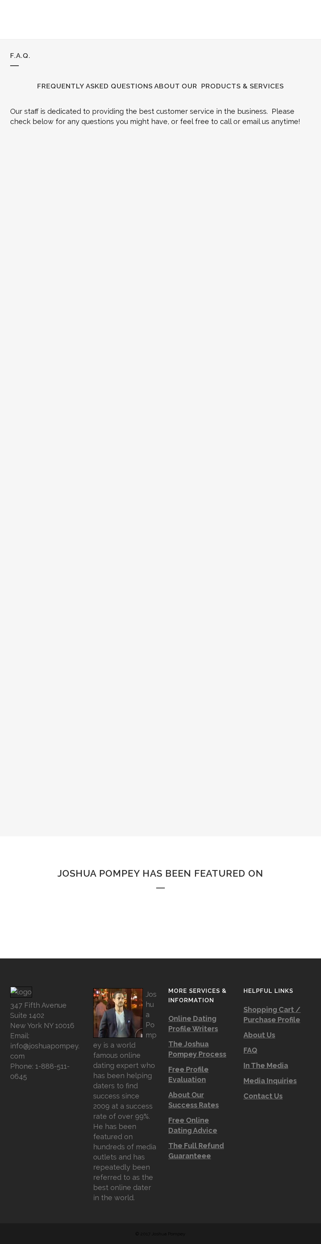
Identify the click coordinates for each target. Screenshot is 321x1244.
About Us (259, 1035)
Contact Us (263, 1096)
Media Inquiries (270, 1081)
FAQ (250, 1050)
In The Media (265, 1065)
